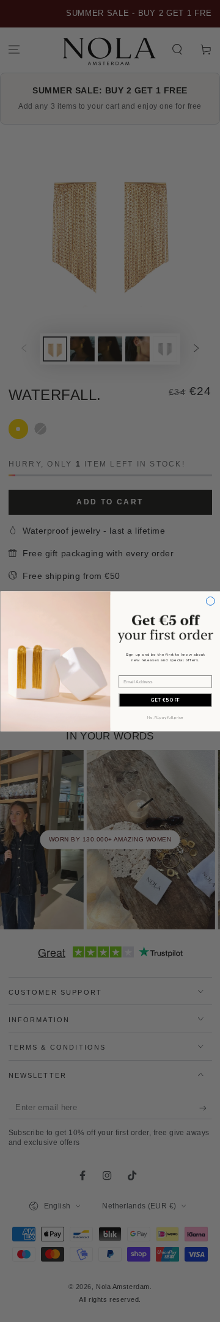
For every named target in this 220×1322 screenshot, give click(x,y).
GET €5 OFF (164, 700)
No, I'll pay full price (165, 718)
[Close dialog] (210, 601)
